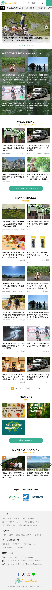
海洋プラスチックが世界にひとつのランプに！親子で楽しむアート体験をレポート (13, 255)
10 (28, 388)
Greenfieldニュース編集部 (17, 229)
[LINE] (33, 573)
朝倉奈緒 (22, 260)
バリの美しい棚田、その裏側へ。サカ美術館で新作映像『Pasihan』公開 (13, 224)
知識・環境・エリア (23, 535)
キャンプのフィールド (10, 518)
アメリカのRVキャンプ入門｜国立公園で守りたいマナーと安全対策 (38, 105)
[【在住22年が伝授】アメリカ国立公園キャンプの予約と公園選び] (13, 158)
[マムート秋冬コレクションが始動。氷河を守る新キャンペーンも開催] (13, 327)
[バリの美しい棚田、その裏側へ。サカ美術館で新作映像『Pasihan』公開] (13, 205)
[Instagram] (28, 573)
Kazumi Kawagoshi (43, 110)
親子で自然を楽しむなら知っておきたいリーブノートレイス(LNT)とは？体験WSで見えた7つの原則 (13, 77)
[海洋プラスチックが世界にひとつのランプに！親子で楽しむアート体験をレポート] (13, 236)
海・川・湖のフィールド (11, 522)
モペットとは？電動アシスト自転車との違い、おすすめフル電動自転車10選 (38, 475)
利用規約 (16, 544)
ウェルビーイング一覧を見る (26, 188)
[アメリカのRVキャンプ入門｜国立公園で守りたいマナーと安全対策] (38, 129)
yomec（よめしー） (19, 110)
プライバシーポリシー (31, 544)
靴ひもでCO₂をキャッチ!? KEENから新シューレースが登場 (37, 255)
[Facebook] (18, 573)
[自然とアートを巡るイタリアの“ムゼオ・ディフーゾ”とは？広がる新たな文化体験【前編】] (38, 158)
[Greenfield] (8, 2)
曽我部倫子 (22, 82)
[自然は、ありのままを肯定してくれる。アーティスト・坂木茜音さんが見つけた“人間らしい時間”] (13, 358)
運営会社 (5, 544)
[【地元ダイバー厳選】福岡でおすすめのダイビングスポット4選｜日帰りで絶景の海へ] (38, 296)
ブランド (38, 535)
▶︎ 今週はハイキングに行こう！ (40, 8)
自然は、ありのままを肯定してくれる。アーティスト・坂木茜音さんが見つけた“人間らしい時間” (13, 377)
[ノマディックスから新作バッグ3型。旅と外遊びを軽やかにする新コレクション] (13, 296)
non (48, 82)
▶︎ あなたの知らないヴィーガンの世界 (14, 8)
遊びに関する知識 (9, 525)
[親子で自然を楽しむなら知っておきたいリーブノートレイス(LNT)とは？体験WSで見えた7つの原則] (38, 267)
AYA (23, 153)
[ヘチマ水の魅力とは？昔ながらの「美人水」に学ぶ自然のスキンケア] (13, 129)
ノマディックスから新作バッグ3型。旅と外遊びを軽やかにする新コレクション (13, 315)
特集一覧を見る (26, 440)
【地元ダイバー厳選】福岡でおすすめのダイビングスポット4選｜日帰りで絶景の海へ (38, 77)
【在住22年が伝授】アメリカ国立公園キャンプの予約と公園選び (13, 177)
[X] (23, 573)
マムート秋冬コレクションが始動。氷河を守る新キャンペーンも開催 (13, 346)
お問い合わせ (7, 547)
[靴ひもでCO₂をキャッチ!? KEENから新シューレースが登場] (38, 236)
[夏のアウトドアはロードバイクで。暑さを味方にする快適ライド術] (13, 267)
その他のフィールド (31, 522)
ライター (19, 547)
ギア (4, 535)
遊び (11, 535)
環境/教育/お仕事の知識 (28, 525)
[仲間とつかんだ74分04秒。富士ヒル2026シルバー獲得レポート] (38, 327)
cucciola (47, 182)
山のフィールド (28, 518)
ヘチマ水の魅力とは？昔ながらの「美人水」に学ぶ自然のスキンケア (13, 148)
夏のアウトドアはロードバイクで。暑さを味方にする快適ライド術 (13, 286)
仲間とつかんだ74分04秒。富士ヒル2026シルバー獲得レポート (13, 105)
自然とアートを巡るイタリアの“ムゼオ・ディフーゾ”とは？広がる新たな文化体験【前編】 (38, 177)
